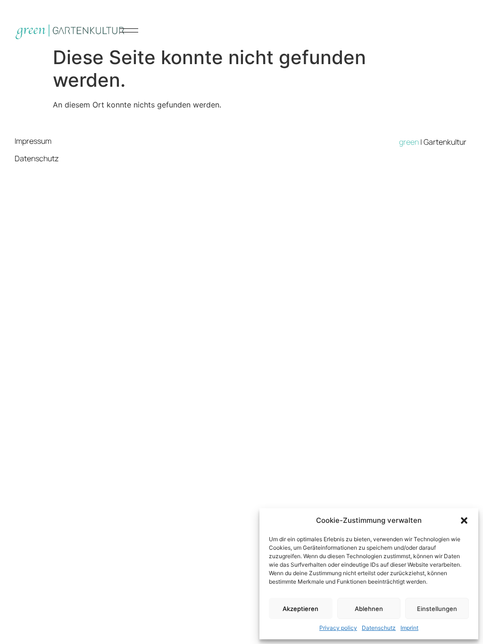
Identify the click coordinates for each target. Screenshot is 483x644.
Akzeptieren (300, 608)
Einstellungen (437, 608)
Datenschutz (379, 627)
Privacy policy (338, 627)
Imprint (409, 627)
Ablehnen (369, 608)
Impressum (33, 141)
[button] (464, 520)
